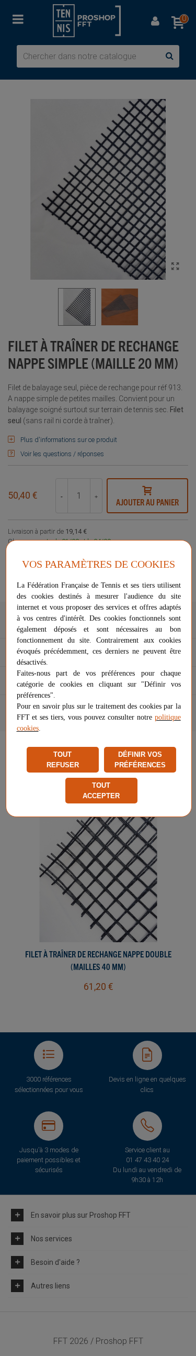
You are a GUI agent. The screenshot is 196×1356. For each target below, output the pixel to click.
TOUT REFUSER (63, 760)
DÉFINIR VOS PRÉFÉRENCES (140, 760)
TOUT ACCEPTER (101, 790)
